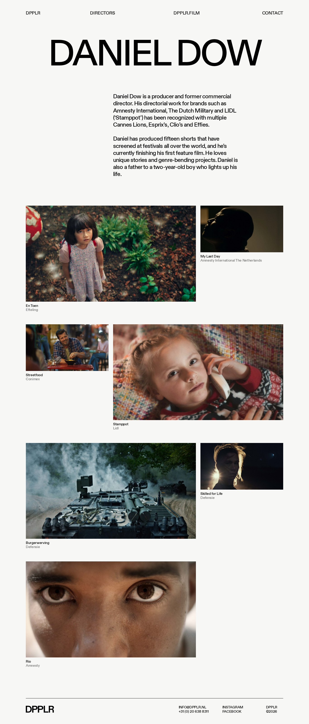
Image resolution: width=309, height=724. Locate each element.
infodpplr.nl (192, 707)
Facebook (231, 711)
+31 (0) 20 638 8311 (194, 711)
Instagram (232, 707)
